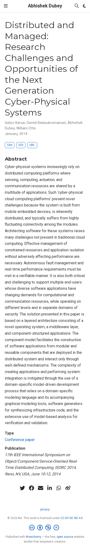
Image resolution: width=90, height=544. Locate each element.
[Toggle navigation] (6, 6)
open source (65, 536)
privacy (45, 509)
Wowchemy (33, 536)
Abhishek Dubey (45, 6)
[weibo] (68, 488)
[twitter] (22, 488)
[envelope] (40, 488)
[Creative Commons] (45, 528)
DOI (20, 145)
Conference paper (20, 439)
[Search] (77, 6)
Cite (9, 145)
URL (32, 145)
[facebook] (31, 488)
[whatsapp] (58, 488)
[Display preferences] (84, 6)
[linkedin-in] (49, 488)
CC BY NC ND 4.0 (72, 518)
